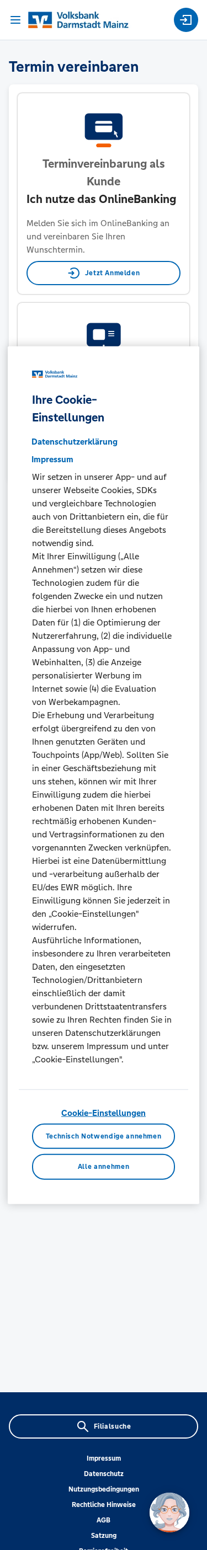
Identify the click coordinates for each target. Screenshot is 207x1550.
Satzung (103, 1535)
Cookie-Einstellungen (103, 1113)
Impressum (104, 1458)
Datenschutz (104, 1473)
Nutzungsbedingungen (103, 1489)
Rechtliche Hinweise (104, 1504)
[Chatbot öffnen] (169, 1512)
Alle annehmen (103, 1166)
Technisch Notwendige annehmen (104, 1135)
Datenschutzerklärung (74, 441)
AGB (103, 1520)
